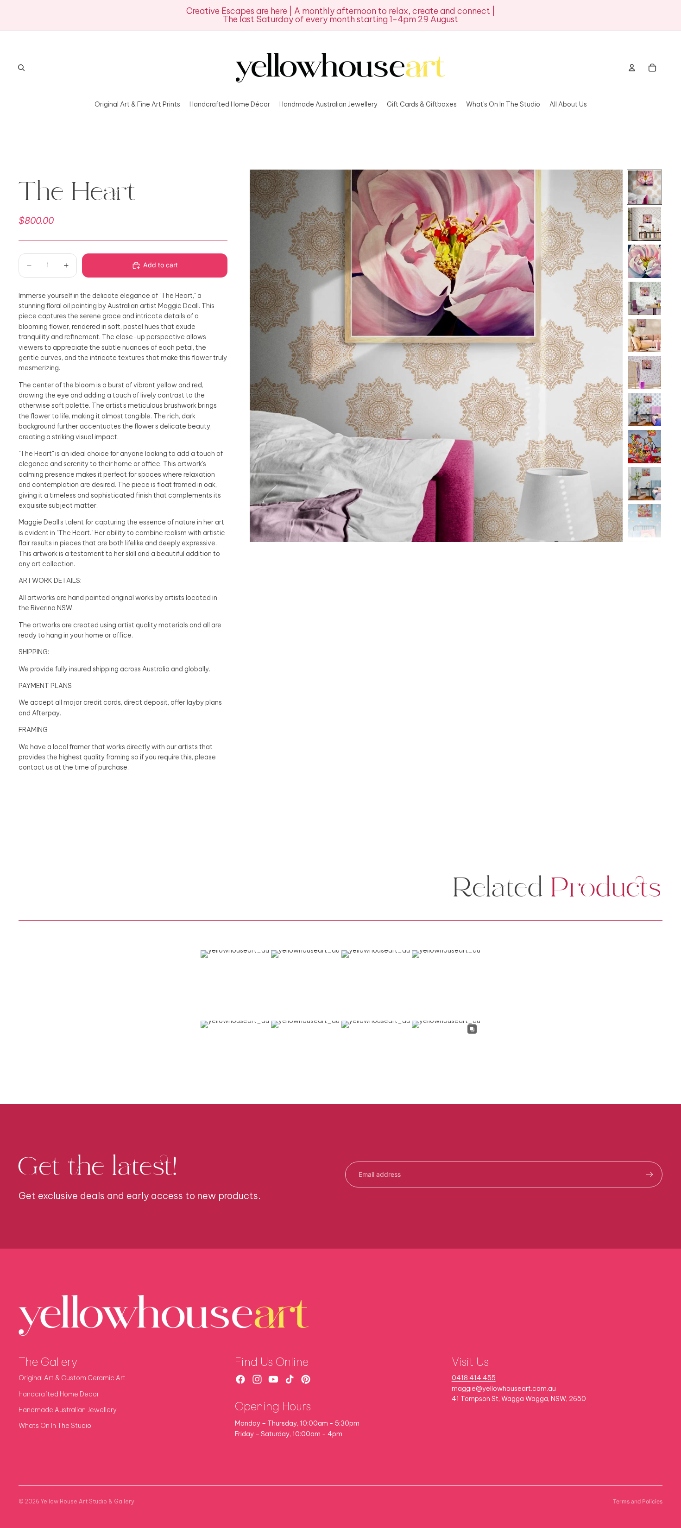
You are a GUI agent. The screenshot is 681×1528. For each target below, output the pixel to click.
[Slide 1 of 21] (644, 187)
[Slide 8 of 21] (644, 446)
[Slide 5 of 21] (644, 335)
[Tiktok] (289, 1379)
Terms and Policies (637, 1501)
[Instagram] (257, 1379)
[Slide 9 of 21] (644, 483)
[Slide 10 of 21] (644, 520)
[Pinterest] (305, 1379)
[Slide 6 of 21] (644, 372)
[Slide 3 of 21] (644, 261)
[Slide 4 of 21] (644, 298)
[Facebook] (240, 1379)
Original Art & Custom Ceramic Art (72, 1378)
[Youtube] (273, 1379)
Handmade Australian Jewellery (68, 1410)
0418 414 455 (474, 1378)
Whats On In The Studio (55, 1425)
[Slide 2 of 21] (644, 224)
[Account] (632, 67)
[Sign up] (649, 1174)
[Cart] (652, 67)
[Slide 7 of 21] (644, 409)
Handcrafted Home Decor (59, 1394)
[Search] (21, 67)
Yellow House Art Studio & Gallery (87, 1501)
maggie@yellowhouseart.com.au (504, 1388)
